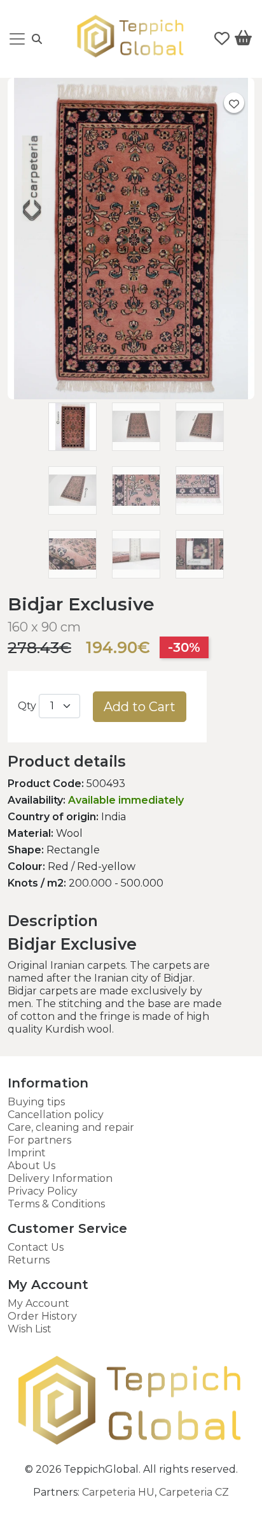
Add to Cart (140, 706)
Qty (27, 706)
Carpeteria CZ (194, 1492)
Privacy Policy (43, 1191)
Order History (42, 1316)
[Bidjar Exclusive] (131, 396)
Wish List (30, 1329)
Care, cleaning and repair (71, 1127)
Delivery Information (60, 1178)
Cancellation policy (56, 1115)
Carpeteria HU (118, 1492)
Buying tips (36, 1102)
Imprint (27, 1153)
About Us (31, 1166)
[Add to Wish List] (234, 102)
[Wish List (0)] (222, 39)
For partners (39, 1140)
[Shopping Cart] (243, 40)
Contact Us (36, 1247)
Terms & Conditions (56, 1204)
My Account (38, 1303)
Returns (29, 1260)
